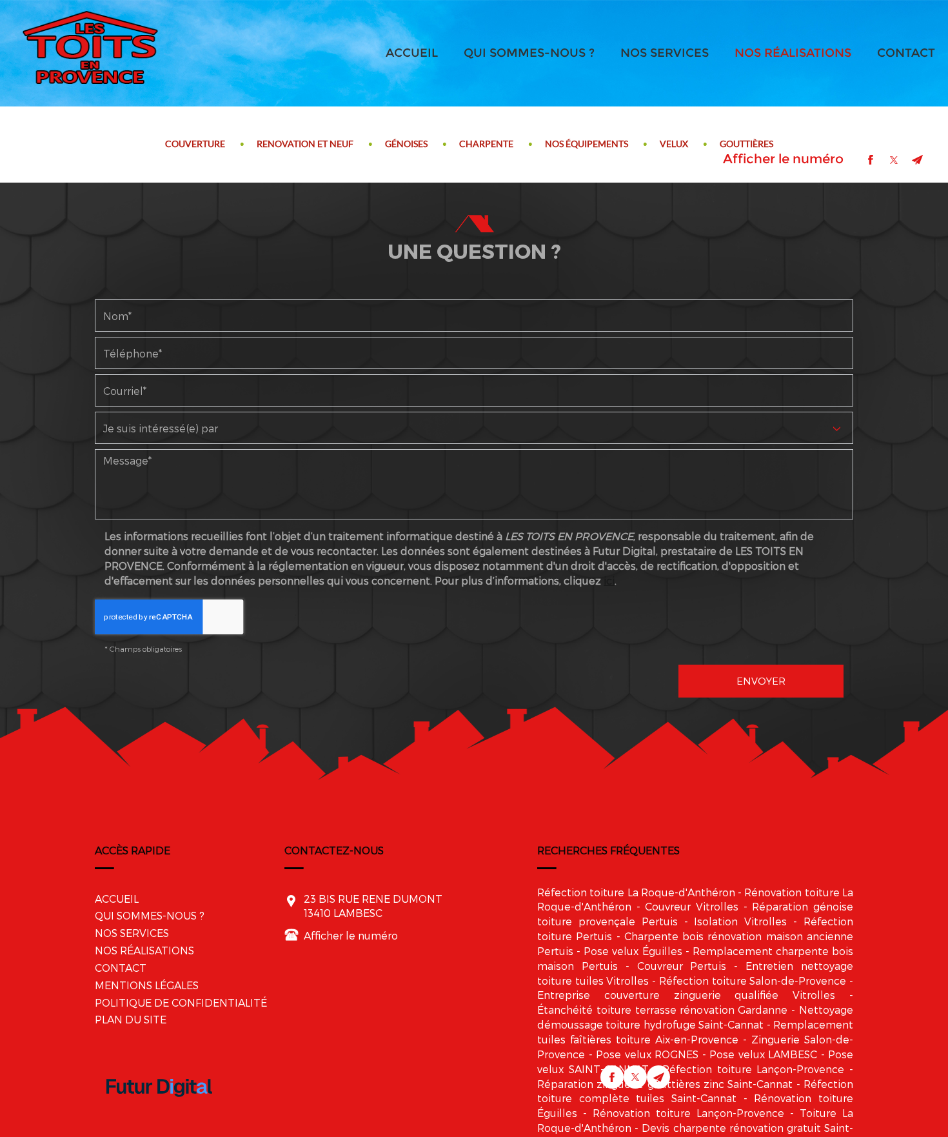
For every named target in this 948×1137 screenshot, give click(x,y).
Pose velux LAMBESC (763, 1054)
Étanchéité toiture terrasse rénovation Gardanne (662, 1009)
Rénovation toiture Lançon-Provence (688, 1113)
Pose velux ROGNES (647, 1054)
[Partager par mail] (917, 160)
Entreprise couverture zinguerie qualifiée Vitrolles (686, 995)
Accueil (412, 53)
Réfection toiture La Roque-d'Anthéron (636, 892)
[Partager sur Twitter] (893, 160)
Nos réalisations (793, 53)
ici (609, 580)
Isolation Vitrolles (740, 921)
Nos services (664, 53)
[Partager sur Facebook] (870, 160)
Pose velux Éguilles (633, 951)
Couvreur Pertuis (682, 966)
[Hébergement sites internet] (159, 1109)
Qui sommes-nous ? (529, 53)
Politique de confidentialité (181, 1002)
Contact (906, 53)
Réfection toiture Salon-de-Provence (752, 980)
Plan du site (130, 1019)
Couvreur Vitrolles (691, 906)
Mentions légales (147, 985)
